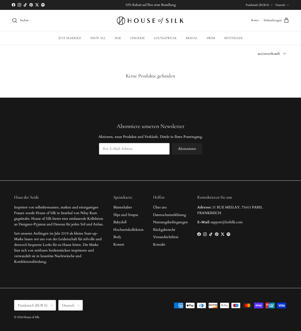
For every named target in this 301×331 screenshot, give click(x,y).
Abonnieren (187, 148)
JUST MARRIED (70, 38)
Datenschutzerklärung (169, 214)
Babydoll (120, 222)
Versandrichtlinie (165, 237)
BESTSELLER (233, 38)
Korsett (118, 244)
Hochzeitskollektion (128, 229)
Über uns (160, 207)
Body (117, 237)
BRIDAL (191, 38)
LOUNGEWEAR (165, 38)
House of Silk (31, 317)
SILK (118, 38)
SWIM (210, 38)
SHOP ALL (97, 38)
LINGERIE (137, 38)
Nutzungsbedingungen (170, 222)
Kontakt (159, 244)
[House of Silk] (150, 20)
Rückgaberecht (164, 229)
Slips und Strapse (125, 214)
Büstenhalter (122, 207)
